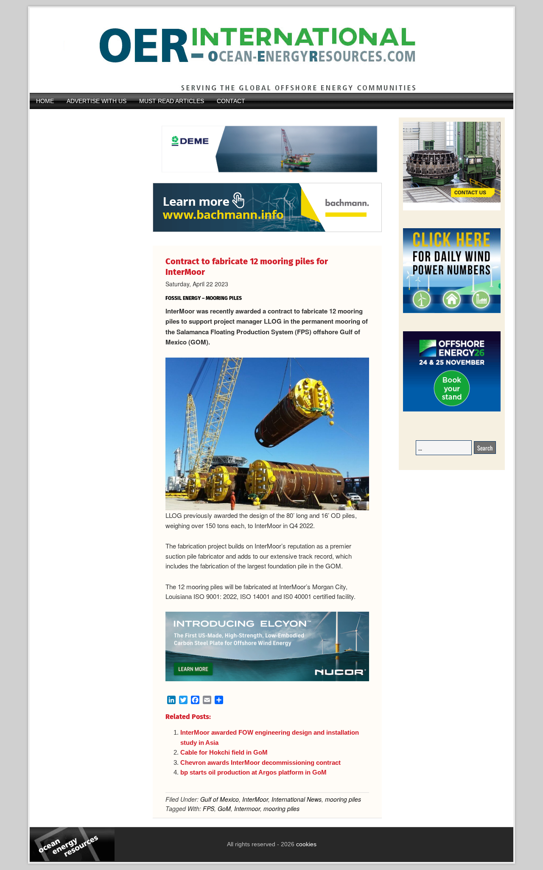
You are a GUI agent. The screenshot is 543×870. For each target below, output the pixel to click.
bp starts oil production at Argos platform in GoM (253, 772)
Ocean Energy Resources (265, 50)
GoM (224, 808)
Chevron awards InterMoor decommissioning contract (260, 762)
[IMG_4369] (267, 178)
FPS (208, 808)
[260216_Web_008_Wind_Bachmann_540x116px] (267, 230)
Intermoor (247, 808)
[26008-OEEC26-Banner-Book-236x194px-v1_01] (452, 410)
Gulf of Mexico (219, 799)
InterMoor (255, 799)
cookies (305, 844)
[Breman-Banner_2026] (452, 209)
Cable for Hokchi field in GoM (224, 752)
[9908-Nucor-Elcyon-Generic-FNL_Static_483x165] (267, 678)
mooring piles (343, 799)
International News (297, 799)
